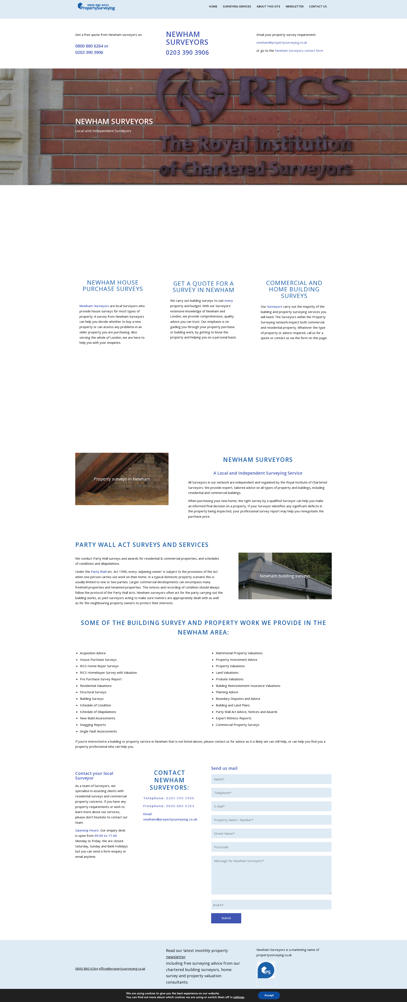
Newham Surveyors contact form (299, 50)
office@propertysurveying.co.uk (122, 968)
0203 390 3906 (89, 52)
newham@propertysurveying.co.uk (281, 42)
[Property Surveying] (96, 6)
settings (238, 997)
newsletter (176, 956)
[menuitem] (213, 6)
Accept (269, 995)
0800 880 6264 (89, 46)
